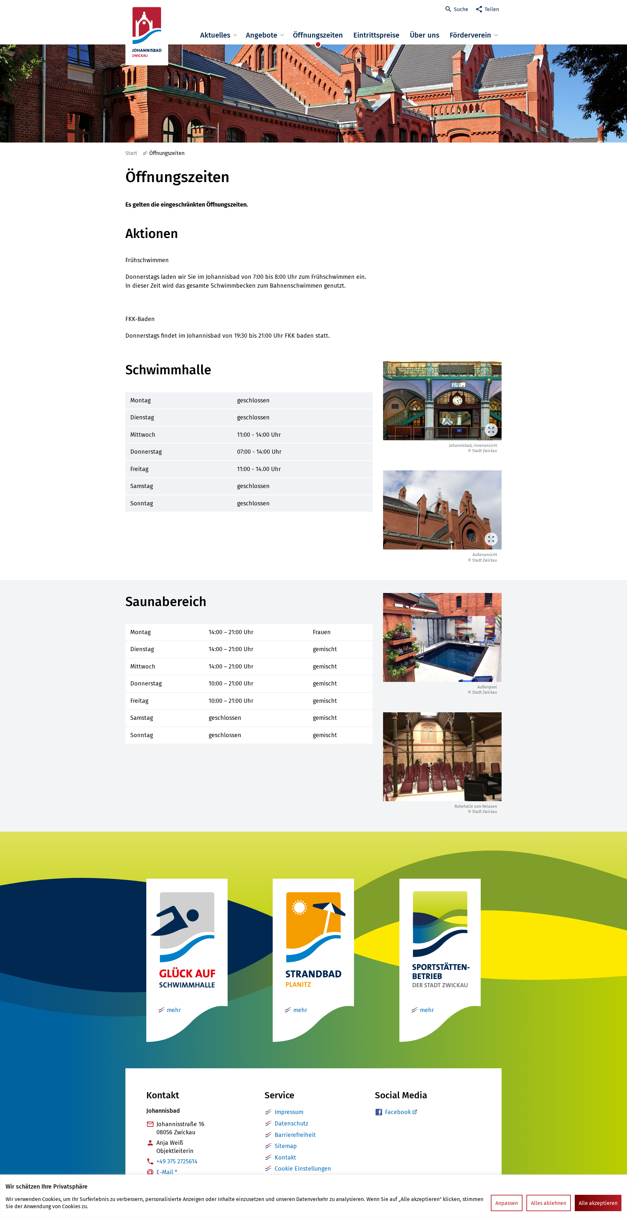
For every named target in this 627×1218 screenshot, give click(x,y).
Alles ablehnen (548, 1203)
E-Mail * (166, 1172)
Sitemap (286, 1146)
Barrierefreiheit (295, 1135)
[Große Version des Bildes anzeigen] (442, 400)
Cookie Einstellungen (303, 1168)
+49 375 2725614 (177, 1161)
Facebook (398, 1112)
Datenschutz (291, 1123)
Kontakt (285, 1157)
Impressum (289, 1112)
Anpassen (506, 1203)
